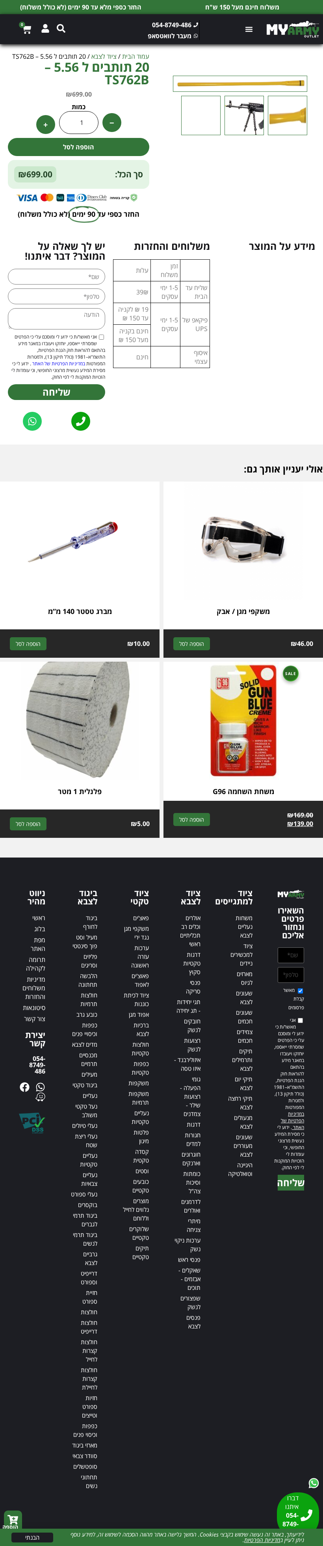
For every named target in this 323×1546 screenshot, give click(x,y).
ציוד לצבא (104, 56)
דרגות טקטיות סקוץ (191, 963)
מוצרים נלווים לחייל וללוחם (136, 1209)
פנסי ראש (189, 1259)
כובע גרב (86, 1014)
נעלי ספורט (84, 1194)
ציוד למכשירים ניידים (241, 954)
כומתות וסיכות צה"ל (191, 1182)
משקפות (138, 1083)
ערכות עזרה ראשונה (140, 956)
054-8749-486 (37, 1064)
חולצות (89, 1312)
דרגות (193, 1124)
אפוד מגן (139, 1014)
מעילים (89, 1074)
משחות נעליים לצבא (244, 926)
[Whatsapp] (40, 1087)
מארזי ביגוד (84, 1445)
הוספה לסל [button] (191, 643)
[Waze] (40, 1097)
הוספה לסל (78, 147)
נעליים (90, 1096)
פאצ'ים (141, 918)
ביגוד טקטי (84, 1085)
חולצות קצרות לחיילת (89, 1378)
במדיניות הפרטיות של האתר (58, 363)
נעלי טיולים (84, 1125)
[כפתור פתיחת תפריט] (249, 29)
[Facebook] (25, 1087)
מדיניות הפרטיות (262, 1540)
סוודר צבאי (84, 1456)
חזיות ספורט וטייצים (89, 1406)
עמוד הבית (135, 56)
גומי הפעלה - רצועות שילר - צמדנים (190, 1096)
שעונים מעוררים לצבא (243, 1145)
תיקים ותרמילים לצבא (242, 1059)
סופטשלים (85, 1466)
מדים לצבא (84, 1044)
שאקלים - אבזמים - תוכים (189, 1278)
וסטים (142, 1171)
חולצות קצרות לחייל (89, 1350)
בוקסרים (87, 1205)
